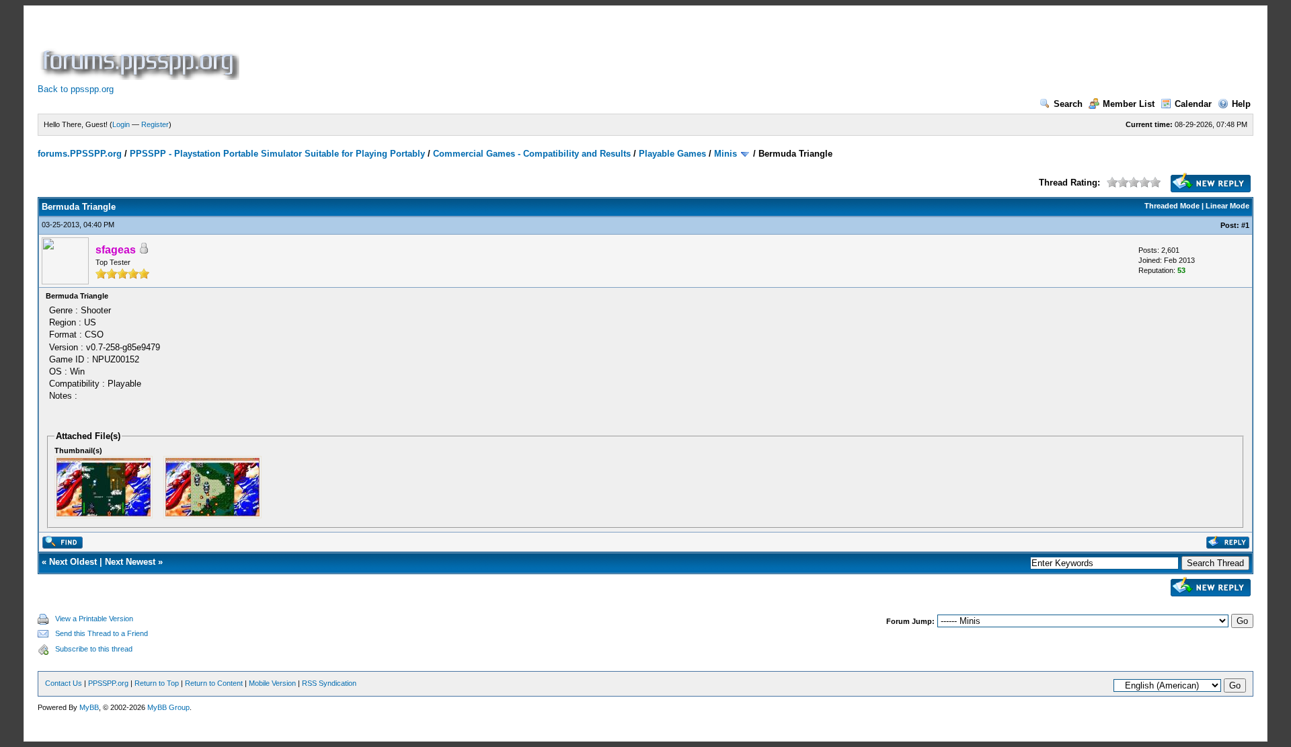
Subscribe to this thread (93, 649)
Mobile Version (272, 683)
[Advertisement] (487, 49)
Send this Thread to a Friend (101, 633)
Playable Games (672, 154)
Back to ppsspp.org (76, 89)
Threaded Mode (1172, 206)
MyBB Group (168, 707)
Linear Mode (1227, 206)
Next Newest (130, 562)
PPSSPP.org (108, 683)
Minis (725, 154)
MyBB (89, 707)
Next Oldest (73, 562)
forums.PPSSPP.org (80, 154)
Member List (1129, 104)
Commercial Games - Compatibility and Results (532, 154)
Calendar (1193, 104)
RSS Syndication (329, 683)
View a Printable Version (94, 619)
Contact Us (63, 683)
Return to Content (214, 683)
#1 (1245, 225)
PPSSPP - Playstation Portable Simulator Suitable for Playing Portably (277, 154)
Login (121, 124)
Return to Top (156, 683)
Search (1068, 104)
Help (1241, 104)
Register (155, 124)
